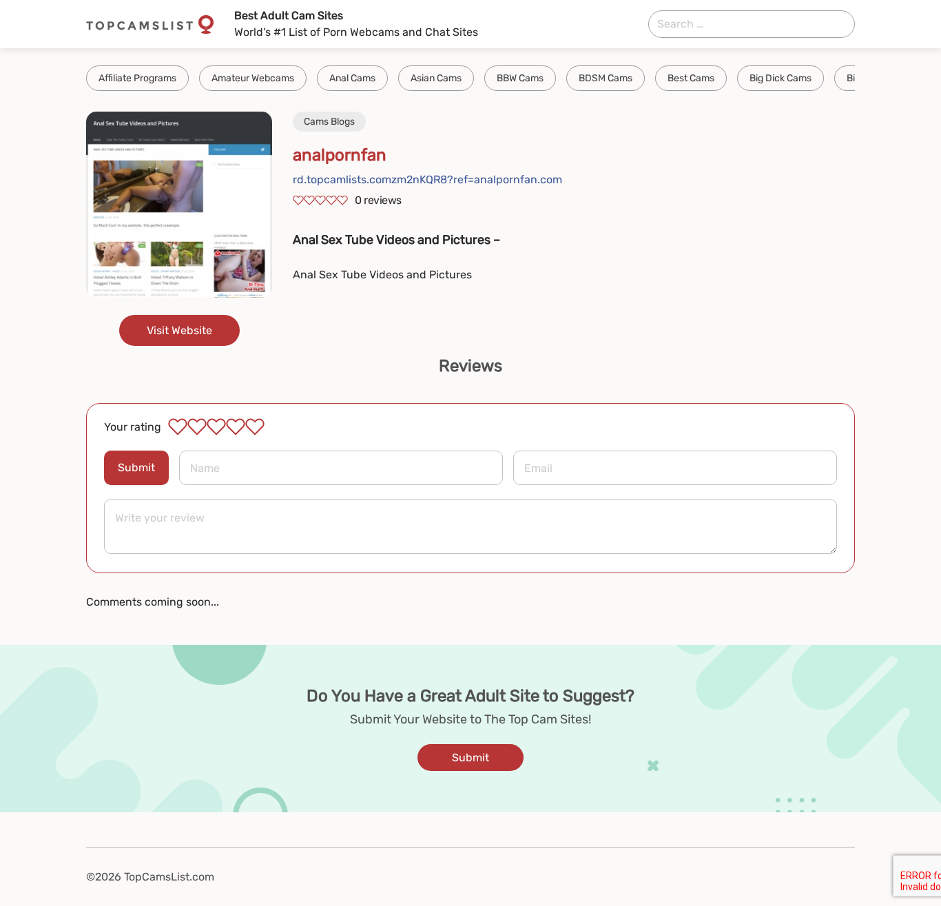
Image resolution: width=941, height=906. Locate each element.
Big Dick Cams (780, 78)
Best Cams (691, 78)
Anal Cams (352, 78)
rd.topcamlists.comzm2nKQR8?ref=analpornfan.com (427, 179)
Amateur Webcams (252, 78)
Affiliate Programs (137, 78)
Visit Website (179, 330)
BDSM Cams (605, 78)
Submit (136, 467)
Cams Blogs (329, 121)
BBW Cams (520, 78)
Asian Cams (436, 78)
